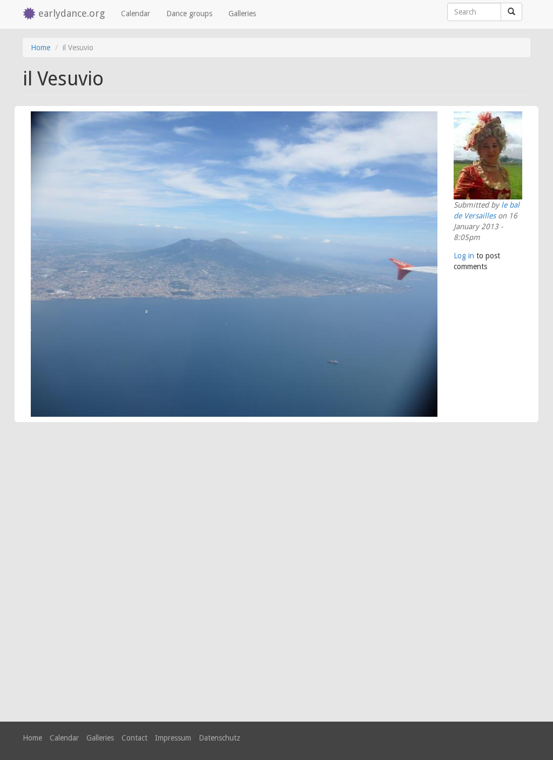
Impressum (173, 738)
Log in (464, 255)
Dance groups (189, 13)
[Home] (30, 14)
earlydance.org (71, 13)
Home (40, 47)
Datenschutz (219, 738)
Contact (134, 738)
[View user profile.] (488, 155)
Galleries (242, 13)
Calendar (135, 13)
